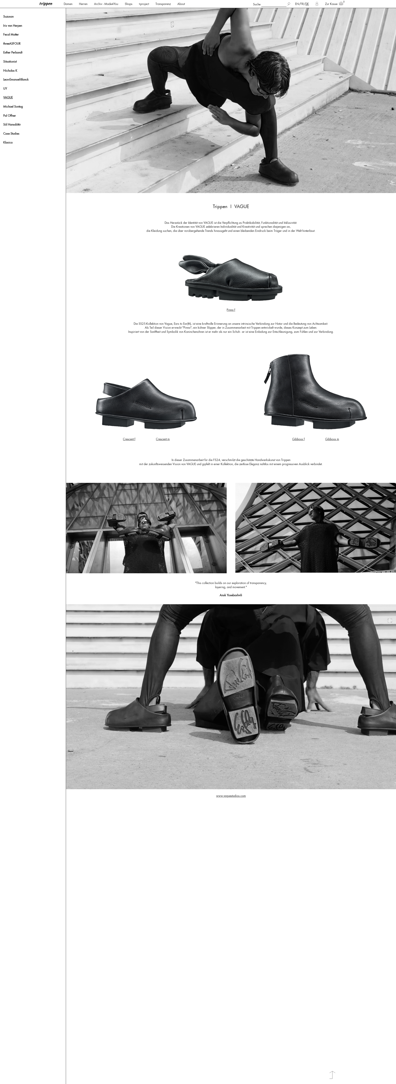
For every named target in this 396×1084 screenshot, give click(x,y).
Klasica (8, 142)
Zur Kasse (331, 4)
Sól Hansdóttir (12, 124)
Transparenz (163, 4)
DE (307, 4)
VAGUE (8, 97)
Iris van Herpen (12, 25)
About (181, 4)
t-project (144, 4)
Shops (128, 4)
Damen (68, 4)
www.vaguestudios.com (231, 796)
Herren (83, 4)
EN (297, 4)
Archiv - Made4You (106, 4)
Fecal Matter (11, 34)
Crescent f (129, 439)
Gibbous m (332, 439)
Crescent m (163, 439)
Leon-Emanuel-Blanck (16, 79)
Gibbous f (298, 439)
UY (5, 88)
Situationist (10, 61)
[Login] (317, 4)
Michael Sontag (13, 106)
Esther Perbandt (12, 52)
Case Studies (11, 133)
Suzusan (8, 16)
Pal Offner (9, 115)
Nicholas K (10, 70)
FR (302, 4)
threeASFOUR (12, 43)
